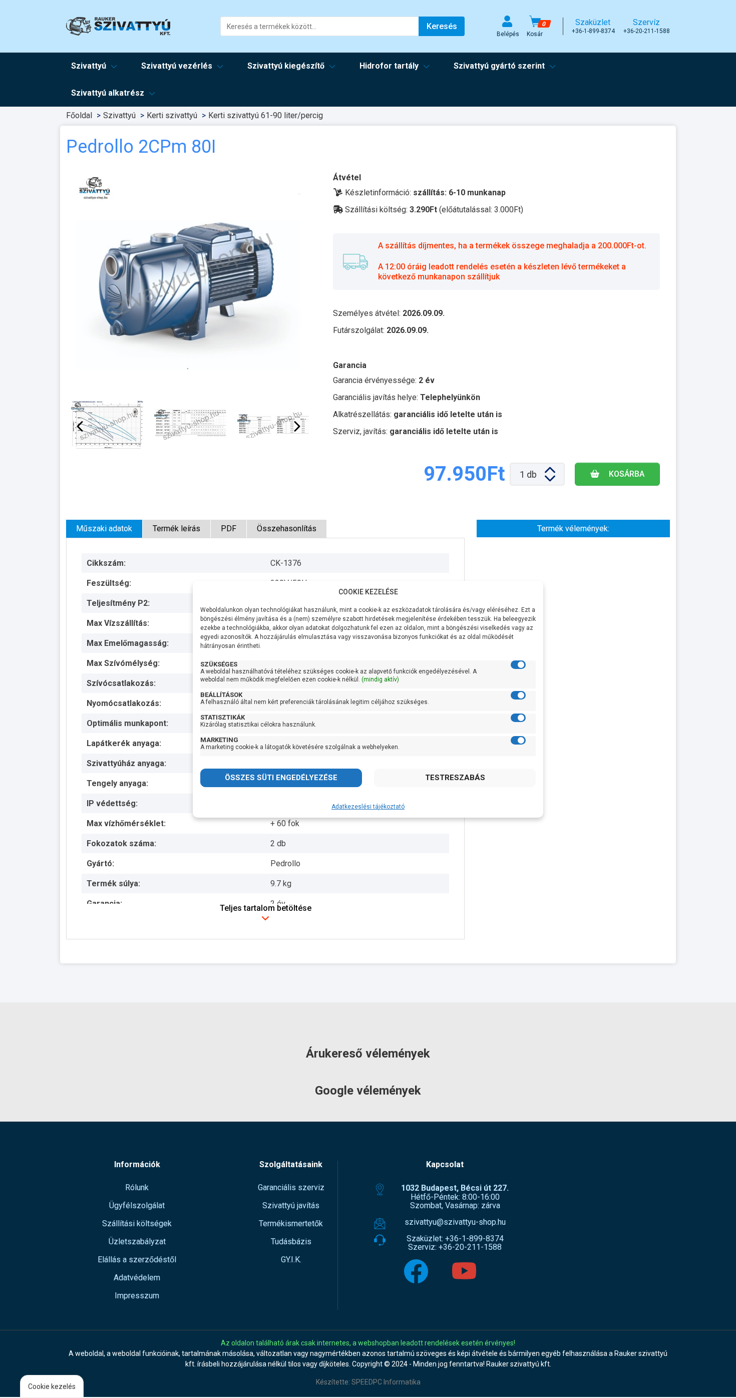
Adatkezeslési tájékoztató (368, 806)
